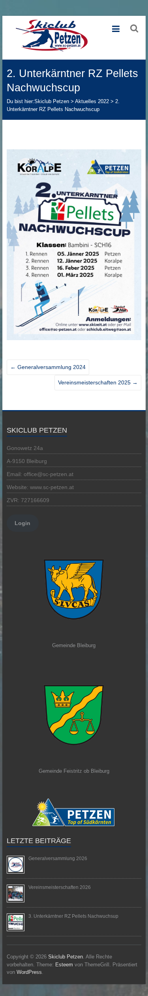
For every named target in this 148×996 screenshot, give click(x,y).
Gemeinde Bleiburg (74, 645)
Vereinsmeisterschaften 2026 (59, 887)
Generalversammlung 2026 (57, 858)
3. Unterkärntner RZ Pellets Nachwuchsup (73, 916)
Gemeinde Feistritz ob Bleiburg (74, 771)
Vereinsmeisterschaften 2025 (98, 382)
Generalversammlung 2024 (48, 367)
